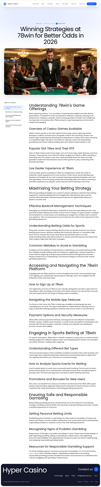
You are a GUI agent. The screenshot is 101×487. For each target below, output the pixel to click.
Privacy (86, 481)
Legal (96, 481)
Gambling (39, 23)
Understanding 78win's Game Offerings (13, 107)
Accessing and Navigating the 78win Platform (13, 116)
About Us (80, 481)
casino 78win (34, 453)
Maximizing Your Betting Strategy (14, 112)
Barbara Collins (61, 23)
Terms (91, 481)
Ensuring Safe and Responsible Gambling (13, 125)
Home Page (59, 476)
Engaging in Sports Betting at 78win (12, 121)
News (67, 476)
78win (51, 113)
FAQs (73, 476)
